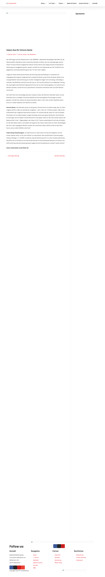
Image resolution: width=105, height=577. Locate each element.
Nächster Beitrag (60, 156)
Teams (61, 3)
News (43, 3)
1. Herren (19, 54)
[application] (45, 3)
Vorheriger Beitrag (13, 156)
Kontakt (94, 3)
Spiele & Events (72, 3)
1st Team (52, 3)
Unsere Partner (83, 3)
